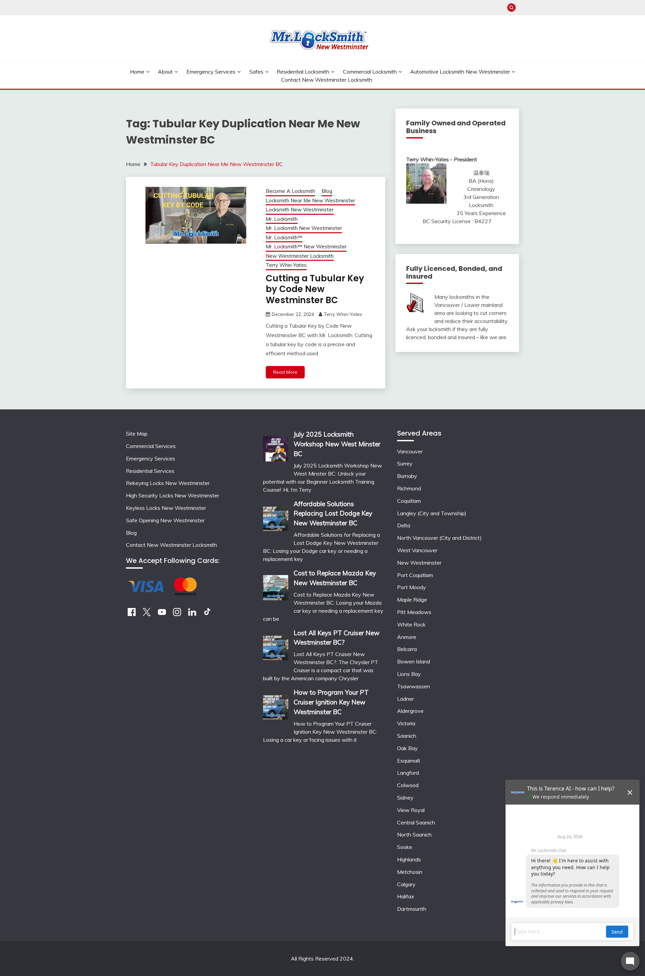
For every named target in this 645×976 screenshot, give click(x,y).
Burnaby (407, 476)
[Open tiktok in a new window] (207, 614)
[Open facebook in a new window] (132, 614)
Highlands (409, 859)
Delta (403, 525)
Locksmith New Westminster (300, 209)
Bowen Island (413, 661)
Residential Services (150, 470)
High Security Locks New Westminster (172, 495)
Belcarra (407, 649)
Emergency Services (210, 71)
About (165, 71)
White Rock (411, 624)
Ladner (405, 698)
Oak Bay (407, 748)
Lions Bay (409, 673)
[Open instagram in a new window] (177, 614)
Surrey (405, 463)
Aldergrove (410, 710)
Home (137, 71)
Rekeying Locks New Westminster (168, 483)
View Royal (411, 810)
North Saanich (414, 834)
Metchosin (409, 871)
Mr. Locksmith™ (284, 237)
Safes (256, 71)
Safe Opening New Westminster (165, 520)
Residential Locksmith (303, 71)
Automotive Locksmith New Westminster (460, 71)
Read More (285, 372)
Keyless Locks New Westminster (166, 507)
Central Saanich (416, 822)
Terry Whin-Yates (286, 265)
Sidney (405, 797)
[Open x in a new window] (147, 614)
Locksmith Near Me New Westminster (310, 200)
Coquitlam (409, 500)
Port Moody (411, 587)
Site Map (136, 433)
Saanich (406, 735)
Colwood (408, 785)
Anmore (406, 637)
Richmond (409, 488)
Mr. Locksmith (282, 219)
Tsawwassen (413, 686)
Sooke (404, 847)
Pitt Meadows (414, 612)
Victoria (406, 723)
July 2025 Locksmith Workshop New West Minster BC (337, 444)
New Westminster (419, 562)
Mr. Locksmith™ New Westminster (306, 246)
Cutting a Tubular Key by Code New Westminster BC (315, 289)
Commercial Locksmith (370, 71)
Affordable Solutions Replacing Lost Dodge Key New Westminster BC (333, 513)
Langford (408, 772)
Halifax (405, 896)
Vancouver (410, 451)
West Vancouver (417, 550)
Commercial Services (151, 446)
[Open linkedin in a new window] (192, 614)
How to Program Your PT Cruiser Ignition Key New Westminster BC (331, 702)
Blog (326, 191)
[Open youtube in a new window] (162, 614)
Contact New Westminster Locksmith (326, 79)
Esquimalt (408, 760)
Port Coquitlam (415, 575)
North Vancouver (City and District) (439, 537)
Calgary (406, 884)
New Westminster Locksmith (300, 256)
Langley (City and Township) (431, 513)
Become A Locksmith (290, 191)
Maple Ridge (412, 599)
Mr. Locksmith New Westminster (304, 228)
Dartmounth (411, 908)
